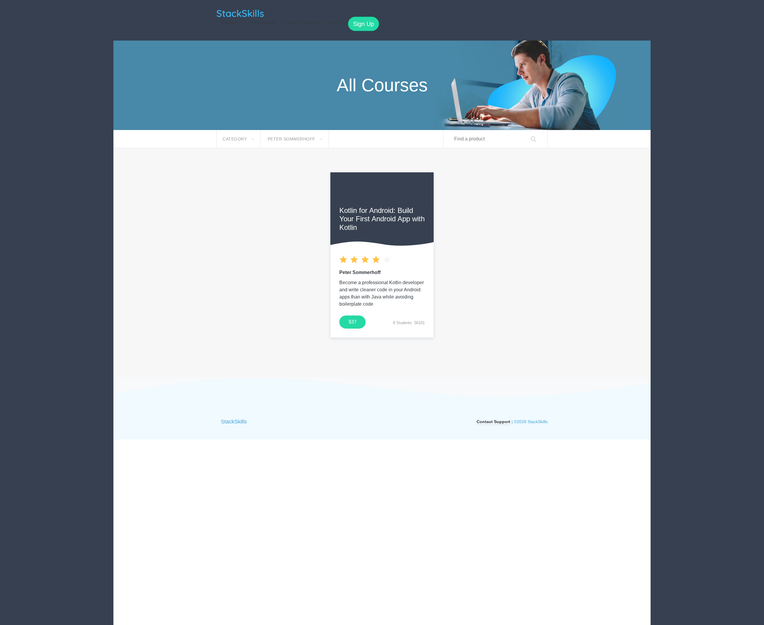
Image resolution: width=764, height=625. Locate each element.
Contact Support (493, 421)
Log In (334, 22)
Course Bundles (301, 22)
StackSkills (234, 422)
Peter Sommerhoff (292, 139)
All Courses (262, 22)
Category (235, 139)
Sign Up (363, 24)
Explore (229, 22)
